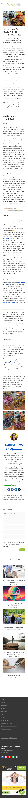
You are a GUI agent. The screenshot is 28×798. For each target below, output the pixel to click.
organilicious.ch (10, 485)
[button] (14, 783)
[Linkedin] (15, 489)
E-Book (3, 708)
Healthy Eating (19, 39)
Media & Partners (6, 723)
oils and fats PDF (20, 170)
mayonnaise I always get (11, 302)
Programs (4, 711)
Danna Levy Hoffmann (12, 41)
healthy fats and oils (9, 363)
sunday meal (13, 499)
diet (17, 495)
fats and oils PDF (8, 238)
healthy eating (15, 497)
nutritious (21, 497)
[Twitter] (19, 489)
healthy (9, 497)
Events (3, 717)
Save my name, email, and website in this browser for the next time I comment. (13, 544)
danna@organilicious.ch (9, 738)
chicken (8, 495)
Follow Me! (22, 768)
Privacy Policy (6, 729)
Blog (2, 714)
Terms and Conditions (9, 726)
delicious (13, 495)
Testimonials (5, 720)
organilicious (6, 499)
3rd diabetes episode (14, 675)
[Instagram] (12, 489)
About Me (4, 705)
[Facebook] (8, 489)
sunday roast (20, 499)
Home (3, 703)
